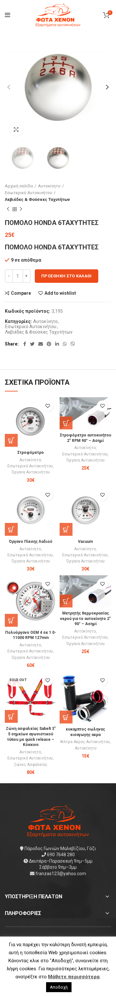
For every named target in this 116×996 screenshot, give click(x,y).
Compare (21, 293)
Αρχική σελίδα (19, 186)
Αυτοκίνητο (49, 186)
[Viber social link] (73, 344)
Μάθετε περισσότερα (74, 977)
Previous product (8, 209)
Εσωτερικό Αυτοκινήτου (28, 192)
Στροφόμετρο (30, 452)
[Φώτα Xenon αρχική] (58, 820)
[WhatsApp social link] (65, 344)
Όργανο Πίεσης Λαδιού (30, 541)
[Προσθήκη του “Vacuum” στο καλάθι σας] (66, 529)
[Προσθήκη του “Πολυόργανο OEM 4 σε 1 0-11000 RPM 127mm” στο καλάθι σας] (11, 620)
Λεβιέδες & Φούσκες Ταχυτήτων (37, 199)
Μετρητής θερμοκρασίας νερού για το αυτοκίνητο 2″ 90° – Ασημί (85, 618)
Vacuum (85, 541)
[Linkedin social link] (57, 344)
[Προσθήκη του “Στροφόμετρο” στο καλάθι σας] (11, 440)
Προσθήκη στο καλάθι (66, 276)
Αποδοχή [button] (59, 987)
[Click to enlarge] (16, 129)
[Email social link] (40, 344)
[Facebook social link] (24, 344)
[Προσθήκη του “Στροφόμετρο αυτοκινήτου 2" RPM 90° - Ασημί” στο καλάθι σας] (66, 423)
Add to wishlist (60, 293)
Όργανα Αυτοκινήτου (31, 472)
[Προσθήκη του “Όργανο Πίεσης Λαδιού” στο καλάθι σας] (11, 529)
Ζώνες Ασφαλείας (30, 764)
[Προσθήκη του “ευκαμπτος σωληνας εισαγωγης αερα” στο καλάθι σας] (66, 717)
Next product (21, 209)
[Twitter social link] (32, 344)
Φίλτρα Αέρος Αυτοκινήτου (85, 742)
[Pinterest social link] (49, 344)
